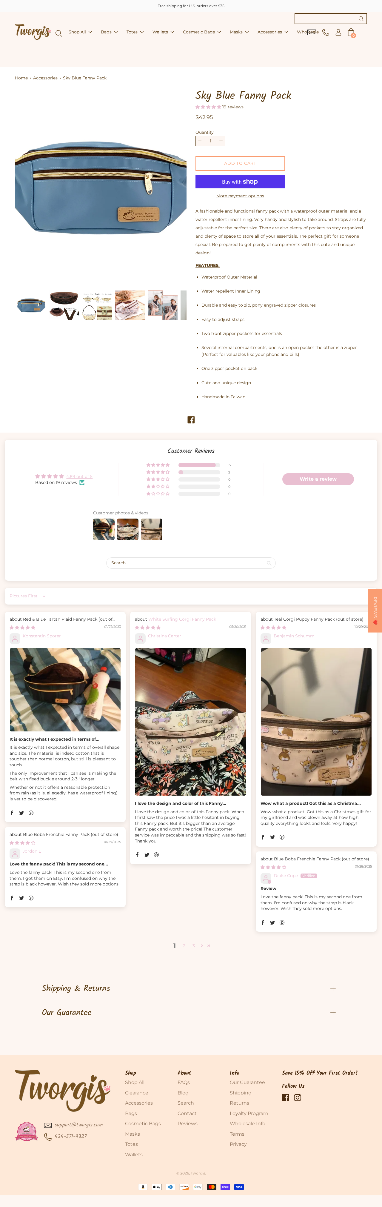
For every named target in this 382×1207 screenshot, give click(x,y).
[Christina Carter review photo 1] (190, 722)
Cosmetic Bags (199, 32)
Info (234, 1073)
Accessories (270, 32)
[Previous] (30, 188)
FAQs (184, 1082)
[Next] (172, 188)
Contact (187, 1113)
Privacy (238, 1144)
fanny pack (267, 211)
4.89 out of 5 (79, 476)
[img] (22, 627)
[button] (208, 107)
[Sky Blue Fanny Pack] (31, 305)
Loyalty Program (249, 1113)
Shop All (77, 32)
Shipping (241, 1093)
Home (21, 78)
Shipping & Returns (76, 988)
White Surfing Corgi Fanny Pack (182, 619)
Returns (239, 1103)
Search (186, 1103)
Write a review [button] (318, 479)
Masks (236, 32)
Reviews (188, 1123)
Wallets (160, 32)
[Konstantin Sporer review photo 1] (65, 690)
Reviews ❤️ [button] (375, 610)
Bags (106, 32)
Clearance (136, 1093)
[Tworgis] (33, 32)
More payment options (240, 196)
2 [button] (184, 945)
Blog (183, 1093)
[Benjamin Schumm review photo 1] (316, 722)
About (184, 1073)
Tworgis (198, 1173)
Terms (237, 1134)
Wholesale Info (247, 1123)
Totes (132, 32)
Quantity (204, 132)
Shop (130, 1073)
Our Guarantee (67, 1013)
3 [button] (193, 945)
